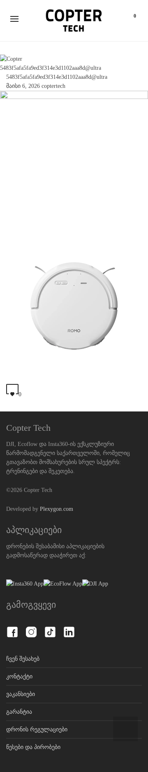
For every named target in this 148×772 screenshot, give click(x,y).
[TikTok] (50, 627)
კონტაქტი (19, 676)
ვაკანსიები (20, 694)
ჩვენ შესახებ (22, 659)
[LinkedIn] (69, 627)
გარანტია (19, 712)
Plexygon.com (56, 509)
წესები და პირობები (33, 747)
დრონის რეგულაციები (36, 729)
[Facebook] (12, 627)
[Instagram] (31, 627)
